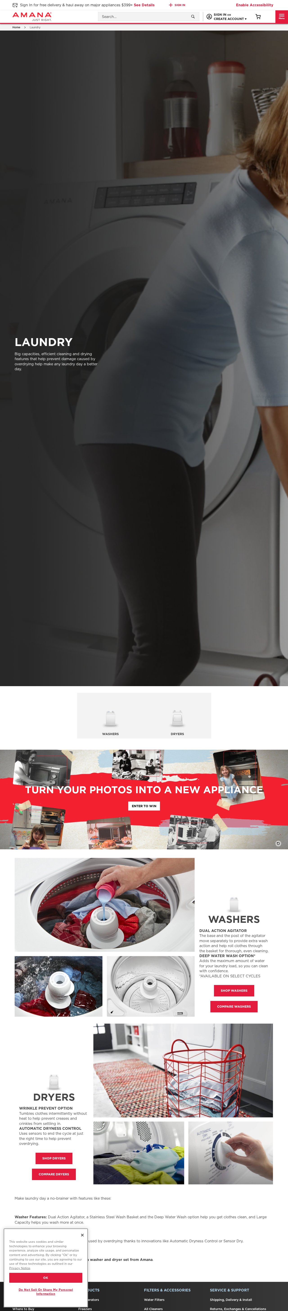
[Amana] (32, 16)
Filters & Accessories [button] (167, 1290)
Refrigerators (88, 1300)
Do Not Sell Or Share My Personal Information (46, 1292)
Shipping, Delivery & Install (231, 1300)
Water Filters (154, 1300)
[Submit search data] (193, 17)
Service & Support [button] (229, 1290)
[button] (281, 16)
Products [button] (88, 1290)
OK (45, 1278)
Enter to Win (144, 806)
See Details (144, 5)
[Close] (82, 1235)
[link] (258, 16)
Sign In (180, 5)
